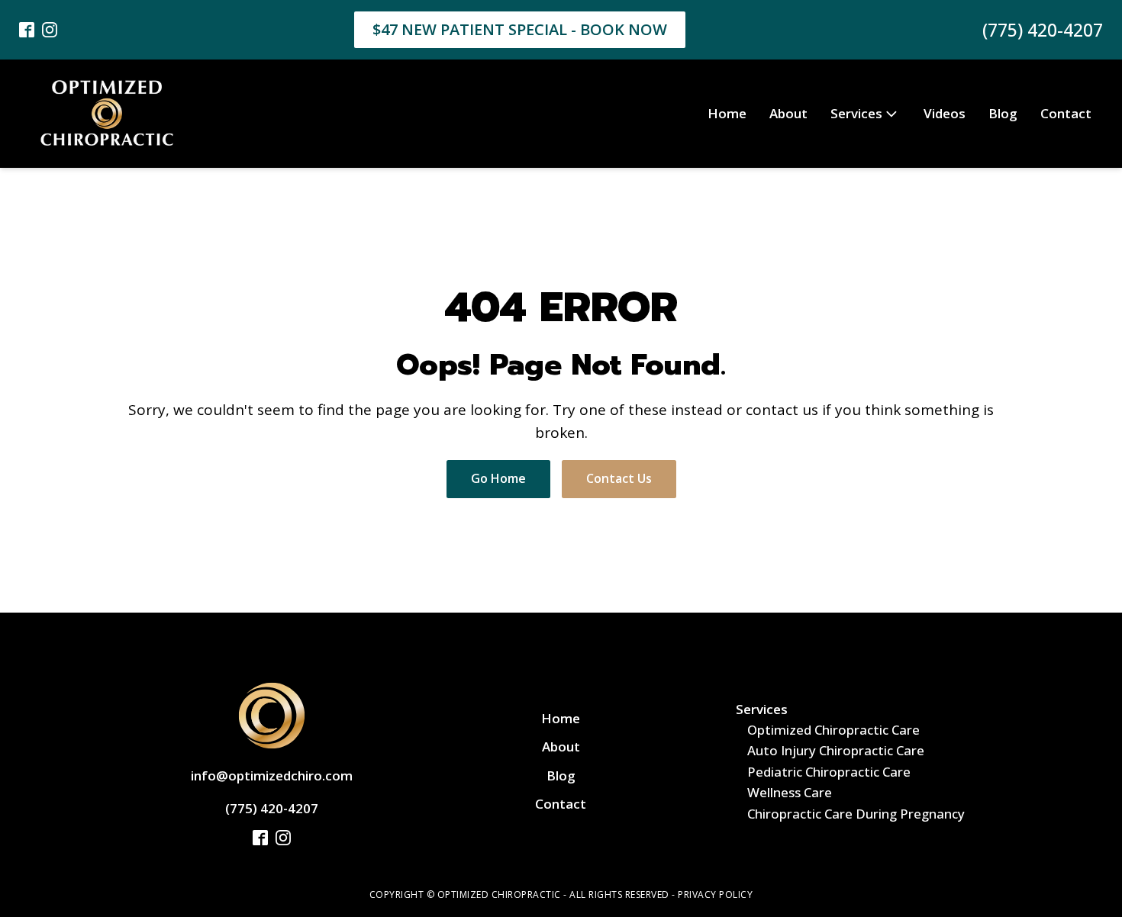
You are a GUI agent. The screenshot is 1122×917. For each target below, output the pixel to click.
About (788, 113)
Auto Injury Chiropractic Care (835, 750)
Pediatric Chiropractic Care (829, 771)
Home (727, 113)
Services (856, 113)
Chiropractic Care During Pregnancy (856, 813)
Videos (945, 113)
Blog (1002, 113)
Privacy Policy (715, 894)
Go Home (498, 478)
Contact (1065, 113)
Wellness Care (789, 792)
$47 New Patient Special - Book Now (519, 29)
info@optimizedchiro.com (272, 775)
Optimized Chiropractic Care (833, 729)
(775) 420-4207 (1042, 30)
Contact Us (619, 478)
